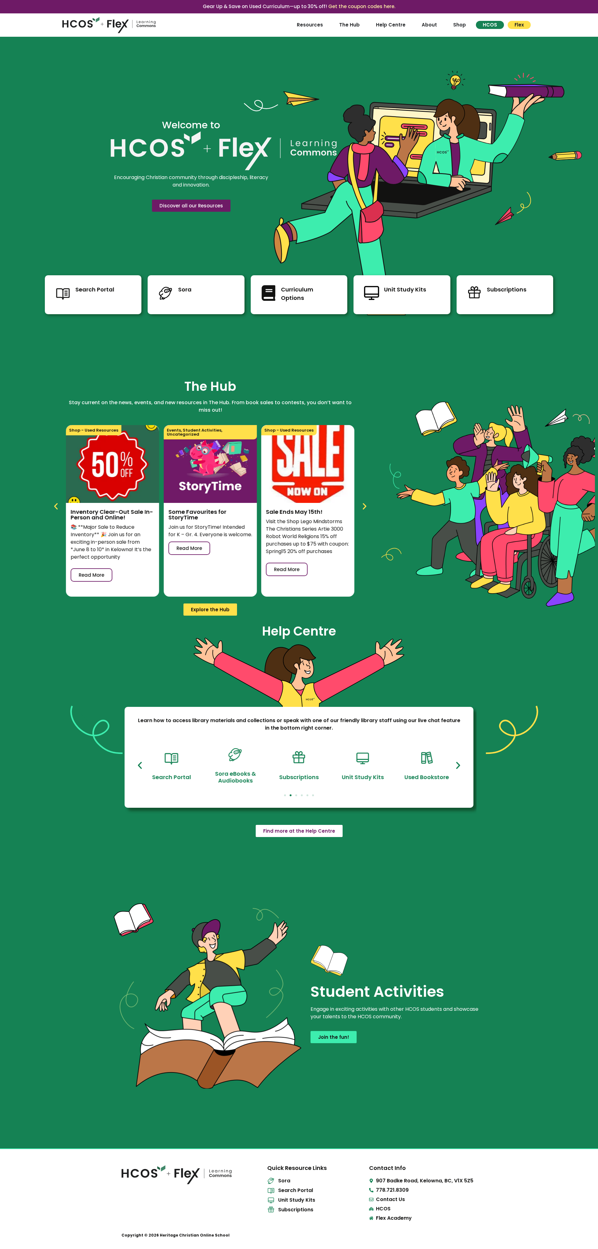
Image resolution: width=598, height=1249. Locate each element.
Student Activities (202, 430)
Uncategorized (183, 434)
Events (174, 430)
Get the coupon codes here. (361, 6)
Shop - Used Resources (93, 430)
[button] (56, 506)
